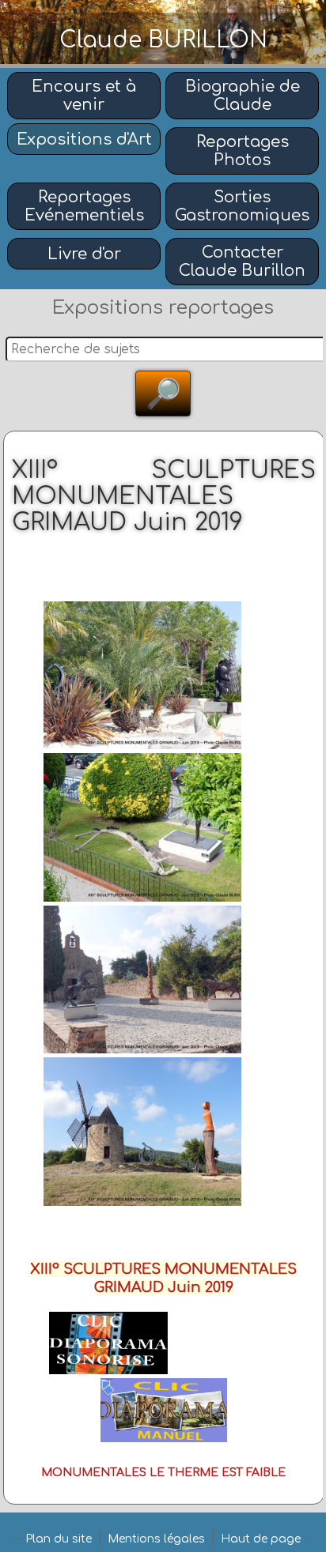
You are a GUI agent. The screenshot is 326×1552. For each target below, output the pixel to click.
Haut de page (261, 1539)
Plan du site (58, 1539)
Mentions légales (156, 1539)
